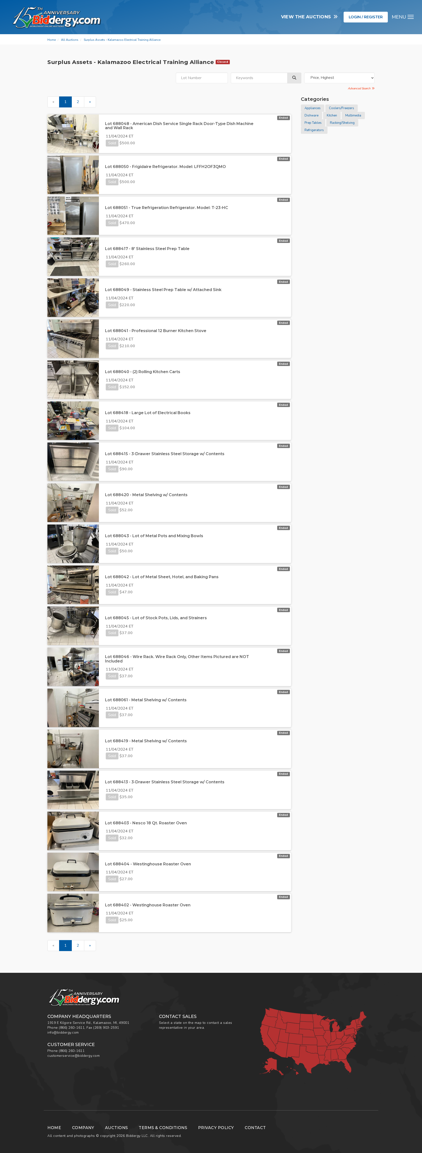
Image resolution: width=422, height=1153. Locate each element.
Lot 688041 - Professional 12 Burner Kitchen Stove (155, 330)
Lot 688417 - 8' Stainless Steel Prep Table (147, 248)
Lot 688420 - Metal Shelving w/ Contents (146, 495)
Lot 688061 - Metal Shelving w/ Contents (146, 700)
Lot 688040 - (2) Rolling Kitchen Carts (142, 371)
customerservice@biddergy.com (73, 1055)
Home (51, 40)
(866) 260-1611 (71, 1027)
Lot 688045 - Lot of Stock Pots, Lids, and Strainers (156, 618)
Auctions (116, 1127)
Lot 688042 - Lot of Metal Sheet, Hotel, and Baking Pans (162, 577)
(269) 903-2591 (106, 1027)
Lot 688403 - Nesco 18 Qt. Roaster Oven (146, 823)
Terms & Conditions (163, 1127)
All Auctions (69, 40)
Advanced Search (360, 88)
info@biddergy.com (63, 1032)
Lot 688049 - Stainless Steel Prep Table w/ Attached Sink (163, 289)
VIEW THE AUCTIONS (307, 17)
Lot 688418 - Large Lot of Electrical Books (147, 412)
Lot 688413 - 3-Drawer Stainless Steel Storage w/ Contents (164, 782)
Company (83, 1127)
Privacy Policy (216, 1127)
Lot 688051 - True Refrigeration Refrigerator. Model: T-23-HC (166, 207)
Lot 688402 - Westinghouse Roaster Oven (147, 905)
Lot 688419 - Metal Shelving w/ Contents (146, 741)
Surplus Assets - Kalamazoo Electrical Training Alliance (122, 40)
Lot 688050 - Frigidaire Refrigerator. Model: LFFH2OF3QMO (165, 166)
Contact (255, 1127)
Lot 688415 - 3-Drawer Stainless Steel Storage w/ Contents (164, 453)
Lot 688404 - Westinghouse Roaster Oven (148, 864)
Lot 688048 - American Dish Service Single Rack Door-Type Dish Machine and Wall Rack (179, 125)
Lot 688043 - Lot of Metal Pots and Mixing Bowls (154, 536)
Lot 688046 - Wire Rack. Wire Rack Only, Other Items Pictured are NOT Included (177, 658)
